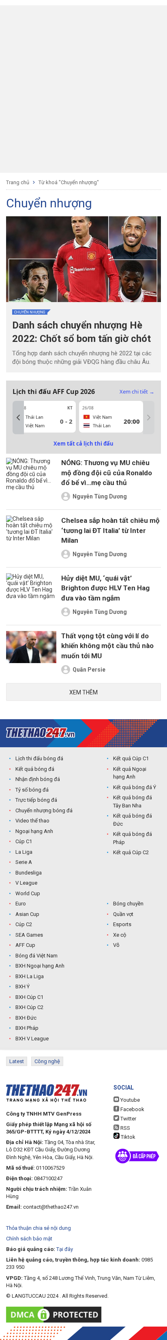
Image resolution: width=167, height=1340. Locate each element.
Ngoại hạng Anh (34, 831)
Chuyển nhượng (29, 312)
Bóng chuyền (128, 904)
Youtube (129, 1100)
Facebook (131, 1109)
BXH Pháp (27, 1028)
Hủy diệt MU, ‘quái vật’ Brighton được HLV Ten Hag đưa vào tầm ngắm (105, 588)
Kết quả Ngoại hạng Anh (129, 773)
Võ (116, 945)
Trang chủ (17, 182)
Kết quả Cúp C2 (131, 852)
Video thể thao (32, 821)
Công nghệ (47, 1061)
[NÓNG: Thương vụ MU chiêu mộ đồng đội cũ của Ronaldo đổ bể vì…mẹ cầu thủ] (31, 481)
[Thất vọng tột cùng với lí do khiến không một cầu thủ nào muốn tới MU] (31, 654)
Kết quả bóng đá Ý (134, 787)
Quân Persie (89, 669)
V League (26, 883)
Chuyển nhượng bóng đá (44, 810)
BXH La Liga (29, 976)
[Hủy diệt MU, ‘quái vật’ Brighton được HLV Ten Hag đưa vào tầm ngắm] (31, 596)
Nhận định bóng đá (37, 779)
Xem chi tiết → (137, 391)
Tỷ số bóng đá (32, 790)
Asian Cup (27, 914)
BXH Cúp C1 (29, 997)
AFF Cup (25, 945)
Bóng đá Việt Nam (36, 956)
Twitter (127, 1119)
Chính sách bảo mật (29, 1239)
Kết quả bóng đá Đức (132, 820)
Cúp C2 (23, 924)
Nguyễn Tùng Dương (100, 496)
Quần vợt (123, 914)
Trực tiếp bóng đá (36, 800)
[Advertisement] (83, 89)
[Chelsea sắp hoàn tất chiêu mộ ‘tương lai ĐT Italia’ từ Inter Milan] (31, 538)
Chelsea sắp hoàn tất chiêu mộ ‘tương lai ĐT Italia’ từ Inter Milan (110, 530)
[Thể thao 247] (40, 732)
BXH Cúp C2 (29, 1007)
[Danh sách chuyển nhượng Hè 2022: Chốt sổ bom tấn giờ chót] (83, 259)
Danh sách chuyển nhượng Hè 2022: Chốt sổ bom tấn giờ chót (81, 332)
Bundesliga (28, 873)
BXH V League (32, 1038)
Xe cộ (119, 935)
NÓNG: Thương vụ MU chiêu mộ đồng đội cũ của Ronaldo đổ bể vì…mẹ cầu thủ (106, 473)
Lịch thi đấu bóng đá (39, 758)
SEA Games (29, 935)
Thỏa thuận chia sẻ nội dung (38, 1228)
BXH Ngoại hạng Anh (39, 966)
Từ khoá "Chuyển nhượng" (69, 182)
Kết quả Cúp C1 (131, 758)
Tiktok (127, 1137)
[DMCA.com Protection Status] (55, 1315)
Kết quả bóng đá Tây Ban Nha (132, 801)
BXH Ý (22, 986)
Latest (16, 1061)
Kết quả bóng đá (34, 769)
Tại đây (64, 1249)
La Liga (23, 852)
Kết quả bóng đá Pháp (132, 838)
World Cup (27, 893)
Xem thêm (83, 692)
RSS (124, 1128)
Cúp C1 (23, 841)
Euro (20, 904)
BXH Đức (25, 1018)
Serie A (23, 862)
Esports (122, 924)
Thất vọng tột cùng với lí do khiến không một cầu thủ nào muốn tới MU (107, 646)
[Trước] (18, 417)
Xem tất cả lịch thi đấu (83, 443)
